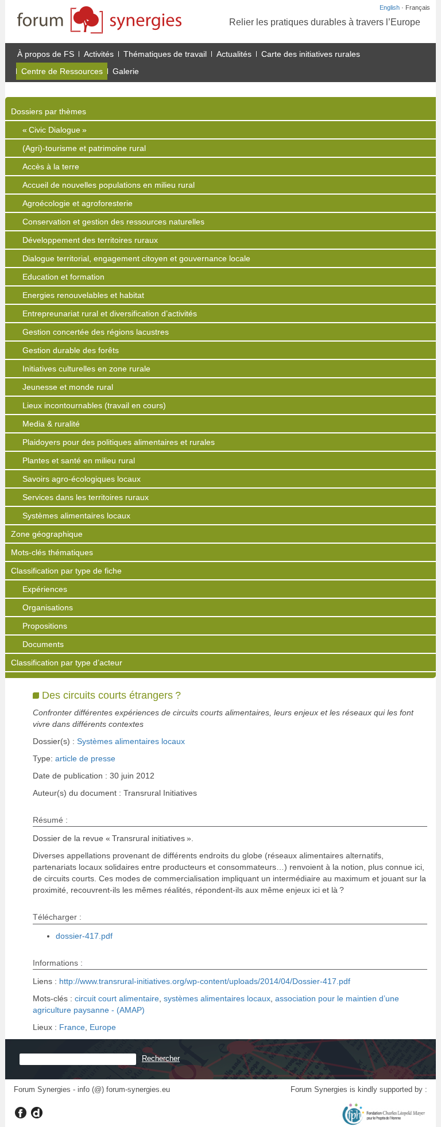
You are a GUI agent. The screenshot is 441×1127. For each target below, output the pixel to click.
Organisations (47, 607)
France (72, 1027)
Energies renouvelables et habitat (83, 295)
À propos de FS (45, 54)
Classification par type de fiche (66, 570)
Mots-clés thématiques (52, 552)
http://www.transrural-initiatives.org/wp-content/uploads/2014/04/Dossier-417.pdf (204, 981)
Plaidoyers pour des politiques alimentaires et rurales (118, 442)
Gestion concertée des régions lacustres (95, 331)
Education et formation (63, 276)
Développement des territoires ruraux (90, 240)
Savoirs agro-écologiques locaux (81, 478)
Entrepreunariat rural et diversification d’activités (109, 313)
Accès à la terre (50, 166)
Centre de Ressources (62, 71)
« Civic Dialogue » (54, 129)
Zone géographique (47, 534)
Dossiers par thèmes (48, 111)
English (390, 7)
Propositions (44, 625)
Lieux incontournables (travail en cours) (94, 405)
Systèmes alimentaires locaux (76, 515)
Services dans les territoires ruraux (85, 497)
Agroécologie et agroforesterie (77, 203)
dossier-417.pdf (84, 935)
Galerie (126, 71)
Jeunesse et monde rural (67, 387)
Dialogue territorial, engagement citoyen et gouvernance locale (136, 258)
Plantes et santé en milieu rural (78, 460)
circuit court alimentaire (117, 998)
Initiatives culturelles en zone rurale (86, 368)
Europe (103, 1027)
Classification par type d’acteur (66, 662)
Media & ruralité (51, 423)
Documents (43, 644)
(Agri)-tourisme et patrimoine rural (84, 148)
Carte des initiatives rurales (310, 54)
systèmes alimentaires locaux (217, 998)
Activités (99, 54)
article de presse (85, 758)
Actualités (234, 54)
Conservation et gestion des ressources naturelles (113, 221)
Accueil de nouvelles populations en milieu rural (108, 184)
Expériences (44, 589)
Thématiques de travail (165, 54)
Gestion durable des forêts (70, 350)
